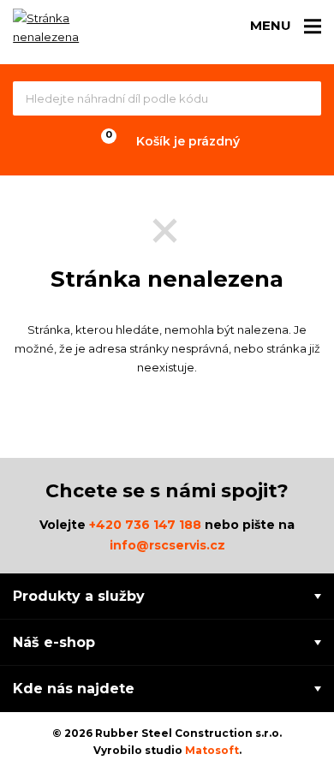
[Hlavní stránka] (60, 30)
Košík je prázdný (188, 141)
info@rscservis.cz (167, 545)
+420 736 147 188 (145, 524)
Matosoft (212, 750)
